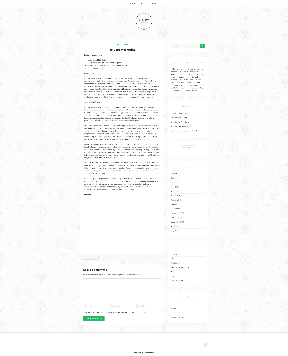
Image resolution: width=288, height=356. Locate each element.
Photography (176, 263)
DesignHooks (149, 352)
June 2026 (175, 183)
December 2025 (177, 209)
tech (173, 272)
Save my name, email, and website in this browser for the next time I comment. (116, 312)
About (142, 3)
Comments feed (177, 313)
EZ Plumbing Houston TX (181, 127)
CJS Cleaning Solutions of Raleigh (184, 131)
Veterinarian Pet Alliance (180, 122)
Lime (173, 259)
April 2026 (175, 191)
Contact (154, 3)
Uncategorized (122, 44)
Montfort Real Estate (179, 113)
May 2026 (175, 187)
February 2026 (176, 200)
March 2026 (175, 196)
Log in (173, 304)
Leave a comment (94, 319)
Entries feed (176, 309)
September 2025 (177, 222)
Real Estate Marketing (180, 267)
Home (132, 3)
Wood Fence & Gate (179, 118)
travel (173, 276)
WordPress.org (177, 317)
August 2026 (176, 174)
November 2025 (177, 213)
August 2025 (176, 226)
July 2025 (174, 231)
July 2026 (174, 178)
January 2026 (176, 204)
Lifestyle (174, 254)
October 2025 (176, 218)
